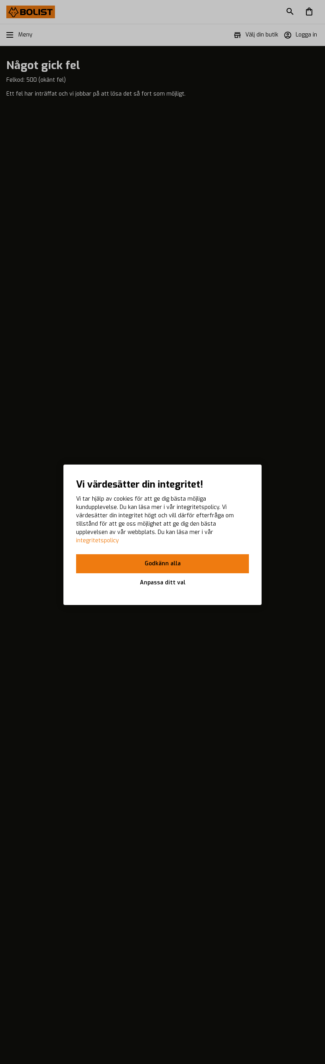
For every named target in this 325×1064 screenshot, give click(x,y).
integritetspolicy (97, 540)
